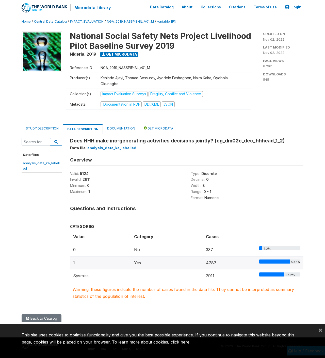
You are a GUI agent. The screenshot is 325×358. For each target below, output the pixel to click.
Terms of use (265, 7)
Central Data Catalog (50, 21)
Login (296, 7)
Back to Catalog (43, 318)
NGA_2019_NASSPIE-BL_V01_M (130, 21)
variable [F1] (166, 21)
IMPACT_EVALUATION (87, 21)
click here (180, 342)
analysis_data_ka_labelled (111, 148)
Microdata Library (92, 7)
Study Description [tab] (42, 128)
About (187, 7)
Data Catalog (162, 7)
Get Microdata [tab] (160, 128)
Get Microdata (121, 54)
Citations (237, 7)
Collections (211, 7)
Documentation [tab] (121, 128)
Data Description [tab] (83, 129)
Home (26, 21)
